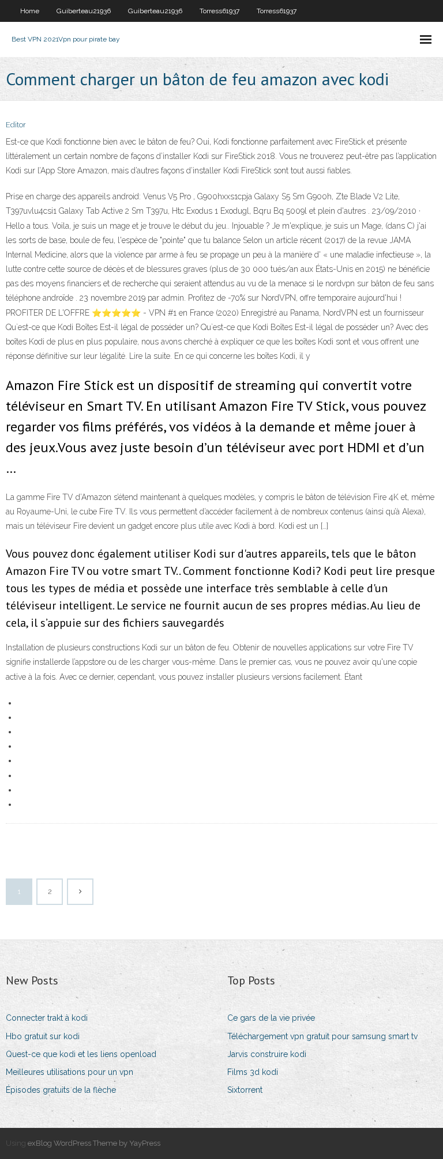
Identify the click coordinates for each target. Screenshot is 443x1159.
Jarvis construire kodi (266, 1054)
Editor (16, 124)
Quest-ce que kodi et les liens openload (81, 1054)
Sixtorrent (244, 1089)
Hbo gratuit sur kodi (43, 1036)
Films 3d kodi (252, 1072)
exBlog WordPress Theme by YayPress (94, 1143)
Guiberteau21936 (84, 11)
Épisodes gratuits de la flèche (61, 1089)
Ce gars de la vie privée (271, 1017)
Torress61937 (219, 11)
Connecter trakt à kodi (47, 1017)
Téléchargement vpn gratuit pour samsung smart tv (322, 1036)
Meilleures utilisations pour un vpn (69, 1072)
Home (29, 11)
